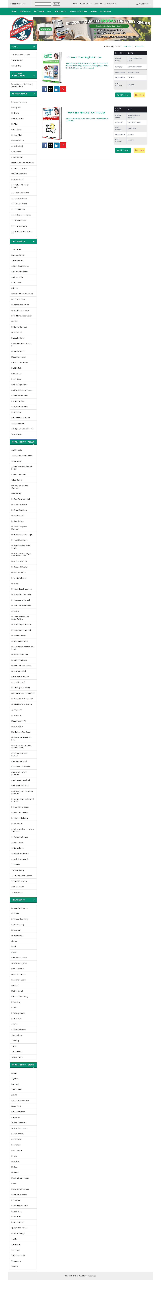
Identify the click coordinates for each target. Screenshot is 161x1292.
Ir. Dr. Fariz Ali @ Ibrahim (22, 699)
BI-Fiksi (14, 124)
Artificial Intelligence (20, 55)
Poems (14, 1007)
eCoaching (105, 11)
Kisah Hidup (16, 1150)
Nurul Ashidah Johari (20, 780)
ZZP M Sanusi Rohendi (21, 215)
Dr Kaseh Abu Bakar (20, 305)
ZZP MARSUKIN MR (19, 220)
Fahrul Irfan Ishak (19, 660)
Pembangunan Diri (19, 1206)
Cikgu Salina (17, 480)
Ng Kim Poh (16, 368)
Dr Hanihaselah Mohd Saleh (21, 546)
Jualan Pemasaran (19, 1128)
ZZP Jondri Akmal (19, 204)
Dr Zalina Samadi (19, 327)
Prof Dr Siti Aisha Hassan (22, 390)
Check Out (139, 47)
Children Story (17, 924)
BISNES (14, 1095)
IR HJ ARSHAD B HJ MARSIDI (23, 693)
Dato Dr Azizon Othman (22, 294)
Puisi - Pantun (17, 1222)
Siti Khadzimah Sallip (20, 418)
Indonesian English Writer (22, 163)
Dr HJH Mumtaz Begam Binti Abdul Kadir (21, 554)
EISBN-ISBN (16, 1106)
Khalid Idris (16, 715)
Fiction (14, 941)
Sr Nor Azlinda (17, 848)
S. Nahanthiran (18, 401)
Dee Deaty (16, 493)
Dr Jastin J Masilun (19, 567)
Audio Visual (16, 60)
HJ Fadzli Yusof (18, 682)
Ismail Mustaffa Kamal (21, 704)
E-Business (16, 152)
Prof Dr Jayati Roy (19, 384)
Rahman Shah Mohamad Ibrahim (22, 800)
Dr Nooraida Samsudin (21, 594)
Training (15, 1041)
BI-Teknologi (17, 146)
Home (75, 4)
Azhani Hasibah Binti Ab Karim (21, 467)
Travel (14, 1046)
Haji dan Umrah (18, 1112)
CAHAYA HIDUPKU (18, 474)
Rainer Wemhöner (19, 395)
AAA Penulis (16, 450)
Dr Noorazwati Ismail (20, 600)
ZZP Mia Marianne (19, 226)
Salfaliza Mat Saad (19, 837)
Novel (13, 1183)
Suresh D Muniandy (20, 859)
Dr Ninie (14, 583)
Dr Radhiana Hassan (20, 310)
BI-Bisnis (15, 113)
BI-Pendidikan (17, 140)
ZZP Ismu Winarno (19, 198)
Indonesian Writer (19, 168)
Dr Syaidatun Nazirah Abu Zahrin (22, 648)
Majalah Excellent (19, 174)
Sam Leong (16, 412)
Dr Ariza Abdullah (19, 510)
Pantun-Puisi (17, 179)
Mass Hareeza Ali (19, 357)
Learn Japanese (18, 974)
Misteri (14, 1167)
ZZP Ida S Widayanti (20, 193)
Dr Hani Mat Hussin (19, 540)
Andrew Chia (17, 277)
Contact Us (87, 4)
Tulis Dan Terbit (18, 1255)
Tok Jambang (17, 870)
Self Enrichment (18, 1029)
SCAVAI (93, 11)
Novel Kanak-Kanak (20, 1189)
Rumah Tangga (18, 1233)
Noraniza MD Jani (19, 761)
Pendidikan (16, 1211)
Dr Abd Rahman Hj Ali (20, 499)
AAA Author (16, 249)
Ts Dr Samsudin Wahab (21, 876)
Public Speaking (18, 1013)
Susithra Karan (18, 423)
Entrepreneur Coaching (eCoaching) (22, 85)
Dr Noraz (15, 611)
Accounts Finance (19, 908)
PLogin (99, 4)
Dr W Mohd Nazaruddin (21, 316)
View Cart (127, 47)
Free (49, 11)
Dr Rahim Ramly (18, 635)
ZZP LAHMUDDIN (18, 209)
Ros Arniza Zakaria (19, 818)
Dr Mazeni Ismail (18, 572)
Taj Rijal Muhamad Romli (22, 429)
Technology (16, 1035)
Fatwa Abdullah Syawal (21, 665)
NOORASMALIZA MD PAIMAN (19, 754)
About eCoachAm (78, 11)
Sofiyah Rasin (17, 842)
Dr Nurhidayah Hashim (21, 624)
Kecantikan (16, 1139)
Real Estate (16, 1018)
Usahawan (16, 1261)
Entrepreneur (17, 935)
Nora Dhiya (16, 373)
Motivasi (15, 1172)
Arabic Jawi (16, 1089)
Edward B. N (16, 332)
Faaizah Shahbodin (20, 654)
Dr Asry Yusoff (17, 515)
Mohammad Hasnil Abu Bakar (21, 738)
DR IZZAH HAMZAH (19, 561)
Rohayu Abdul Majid (20, 812)
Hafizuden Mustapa (20, 677)
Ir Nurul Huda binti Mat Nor (21, 344)
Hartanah (15, 1117)
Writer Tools (16, 1057)
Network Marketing (19, 996)
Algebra (14, 1078)
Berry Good (16, 283)
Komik (14, 1156)
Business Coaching (20, 919)
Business (15, 913)
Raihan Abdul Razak (20, 807)
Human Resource (19, 958)
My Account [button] (143, 4)
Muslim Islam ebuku (20, 1178)
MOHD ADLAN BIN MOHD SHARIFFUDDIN (21, 746)
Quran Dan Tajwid (19, 1228)
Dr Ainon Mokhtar (19, 504)
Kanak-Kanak (17, 1134)
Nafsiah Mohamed (19, 362)
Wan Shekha (17, 434)
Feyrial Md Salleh (19, 671)
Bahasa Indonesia (19, 102)
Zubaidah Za (17, 892)
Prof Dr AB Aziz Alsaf (20, 786)
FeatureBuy (25, 11)
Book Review (111, 4)
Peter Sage (16, 379)
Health (14, 952)
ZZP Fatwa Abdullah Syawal (20, 186)
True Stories (16, 1052)
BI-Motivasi (16, 129)
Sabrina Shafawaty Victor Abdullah (22, 830)
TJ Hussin (15, 864)
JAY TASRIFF (16, 710)
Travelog (15, 1250)
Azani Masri (16, 461)
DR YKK (14, 321)
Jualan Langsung (19, 1123)
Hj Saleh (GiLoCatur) (20, 688)
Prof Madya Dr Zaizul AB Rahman (22, 792)
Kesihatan (15, 1145)
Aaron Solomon (18, 255)
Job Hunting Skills (19, 963)
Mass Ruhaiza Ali (18, 721)
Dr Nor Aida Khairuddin (21, 605)
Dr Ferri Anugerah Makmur (19, 527)
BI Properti (16, 107)
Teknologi (15, 1244)
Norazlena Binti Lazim (21, 767)
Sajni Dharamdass (19, 407)
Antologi (15, 1084)
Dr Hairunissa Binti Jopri (22, 534)
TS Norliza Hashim (19, 881)
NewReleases (60, 11)
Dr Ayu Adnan (17, 521)
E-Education (17, 157)
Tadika (14, 1239)
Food (13, 947)
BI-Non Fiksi (16, 135)
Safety (14, 1024)
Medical (15, 985)
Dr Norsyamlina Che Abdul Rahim (20, 618)
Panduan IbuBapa (19, 1194)
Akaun (14, 1073)
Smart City (16, 66)
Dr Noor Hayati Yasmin (21, 589)
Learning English (18, 980)
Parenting (15, 1002)
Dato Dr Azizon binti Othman (20, 486)
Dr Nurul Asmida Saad (21, 630)
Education (16, 930)
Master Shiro (17, 726)
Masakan (15, 1161)
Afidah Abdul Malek (20, 266)
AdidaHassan (17, 260)
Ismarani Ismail (18, 351)
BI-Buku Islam (17, 118)
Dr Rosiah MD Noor (19, 641)
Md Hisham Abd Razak (21, 732)
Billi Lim (14, 288)
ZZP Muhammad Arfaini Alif (22, 232)
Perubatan (16, 1217)
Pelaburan (16, 1200)
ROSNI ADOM (17, 823)
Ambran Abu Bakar (19, 271)
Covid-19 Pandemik (20, 1100)
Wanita (14, 1266)
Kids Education (18, 969)
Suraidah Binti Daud (20, 853)
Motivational (17, 991)
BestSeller (39, 11)
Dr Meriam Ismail (19, 578)
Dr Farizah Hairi (18, 299)
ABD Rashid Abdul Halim (22, 455)
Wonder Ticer (17, 887)
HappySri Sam (17, 338)
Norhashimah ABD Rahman (19, 773)
